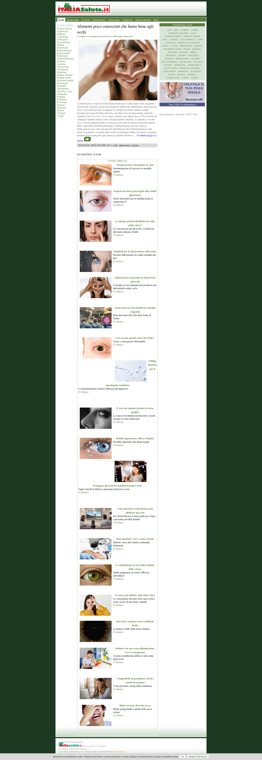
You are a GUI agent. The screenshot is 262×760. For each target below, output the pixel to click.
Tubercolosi (173, 77)
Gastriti (183, 52)
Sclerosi (61, 104)
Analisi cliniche (64, 28)
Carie (200, 39)
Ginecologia (63, 66)
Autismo (174, 39)
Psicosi (171, 74)
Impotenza (171, 55)
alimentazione (124, 145)
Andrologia (62, 31)
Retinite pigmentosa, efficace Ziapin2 (135, 438)
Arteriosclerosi (173, 36)
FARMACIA (127, 20)
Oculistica (62, 85)
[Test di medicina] (182, 101)
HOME (61, 20)
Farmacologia (63, 53)
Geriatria (61, 63)
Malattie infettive (65, 74)
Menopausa (180, 65)
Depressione (186, 46)
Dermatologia (63, 42)
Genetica (61, 61)
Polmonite (196, 71)
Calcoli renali (187, 39)
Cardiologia (62, 36)
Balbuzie (61, 33)
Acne (169, 30)
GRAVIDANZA (99, 20)
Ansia (193, 33)
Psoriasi (181, 74)
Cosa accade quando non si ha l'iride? (135, 338)
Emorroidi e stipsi (172, 49)
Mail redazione (119, 751)
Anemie (194, 30)
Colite (174, 46)
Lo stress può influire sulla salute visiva (135, 595)
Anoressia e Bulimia (178, 33)
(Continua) (118, 174)
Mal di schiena (169, 61)
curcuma (134, 145)
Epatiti (186, 49)
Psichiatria (62, 99)
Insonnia (169, 58)
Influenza (193, 55)
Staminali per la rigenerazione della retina (135, 251)
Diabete (60, 44)
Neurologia (62, 83)
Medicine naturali (65, 80)
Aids (176, 30)
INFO (155, 20)
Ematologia (62, 47)
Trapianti (61, 107)
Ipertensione (182, 58)
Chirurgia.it (62, 39)
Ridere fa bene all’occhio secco (135, 705)
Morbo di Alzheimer (189, 68)
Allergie (184, 30)
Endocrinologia (64, 50)
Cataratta (170, 42)
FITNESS (85, 20)
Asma (164, 39)
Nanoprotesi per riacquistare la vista (135, 165)
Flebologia (62, 55)
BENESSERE (73, 20)
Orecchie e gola (64, 91)
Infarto (182, 55)
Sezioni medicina (65, 24)
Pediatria (61, 96)
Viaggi (60, 115)
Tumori (60, 110)
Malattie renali (64, 77)
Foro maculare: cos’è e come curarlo (135, 538)
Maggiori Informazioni (198, 757)
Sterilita (192, 74)
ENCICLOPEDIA (143, 20)
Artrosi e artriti (191, 36)
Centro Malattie (182, 24)
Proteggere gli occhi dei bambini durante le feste (117, 485)
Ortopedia (62, 93)
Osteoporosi (169, 71)
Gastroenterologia (65, 58)
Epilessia (196, 49)
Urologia (61, 113)
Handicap (61, 72)
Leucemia (195, 58)
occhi (115, 145)
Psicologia (62, 102)
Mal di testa (185, 61)
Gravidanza (62, 69)
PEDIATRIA (114, 20)
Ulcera (194, 77)
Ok (182, 757)
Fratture (172, 52)
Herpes (193, 52)
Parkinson (183, 71)
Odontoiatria (63, 88)
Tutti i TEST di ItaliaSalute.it (182, 104)
